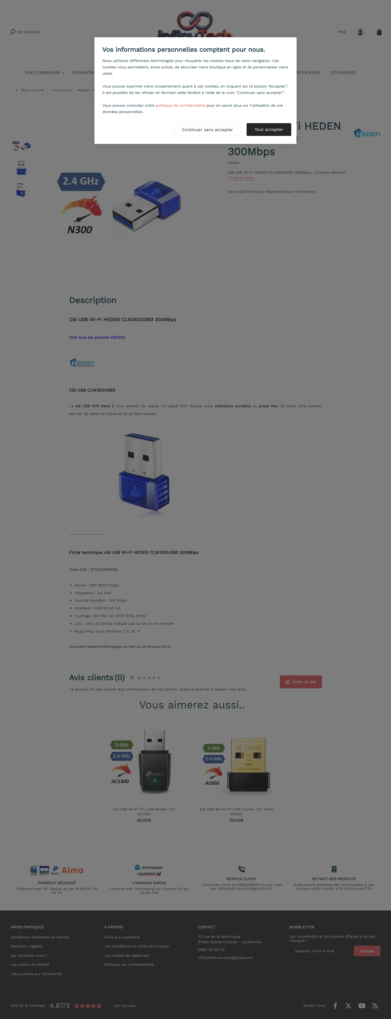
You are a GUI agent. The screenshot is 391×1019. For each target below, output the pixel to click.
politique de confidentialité (180, 105)
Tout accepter (269, 129)
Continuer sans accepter (207, 129)
